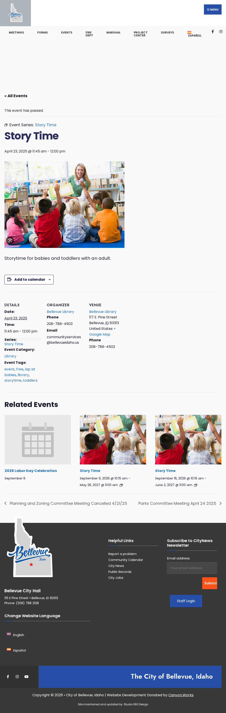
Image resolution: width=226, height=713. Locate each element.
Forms (42, 32)
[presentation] (38, 439)
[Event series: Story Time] (121, 485)
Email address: (178, 558)
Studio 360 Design (136, 704)
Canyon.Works (181, 695)
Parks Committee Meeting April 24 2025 (177, 503)
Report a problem (122, 554)
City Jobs (115, 578)
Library (10, 356)
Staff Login (186, 600)
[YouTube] (26, 677)
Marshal (113, 32)
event (9, 369)
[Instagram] (221, 31)
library (23, 374)
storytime (12, 380)
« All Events (15, 95)
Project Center (141, 33)
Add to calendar (29, 279)
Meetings (16, 32)
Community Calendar (125, 560)
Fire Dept (89, 33)
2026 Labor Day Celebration (31, 470)
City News (116, 566)
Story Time (13, 344)
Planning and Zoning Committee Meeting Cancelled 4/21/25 (68, 503)
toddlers (30, 380)
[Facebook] (213, 31)
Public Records (120, 572)
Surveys (167, 32)
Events (66, 32)
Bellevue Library (60, 311)
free (19, 369)
